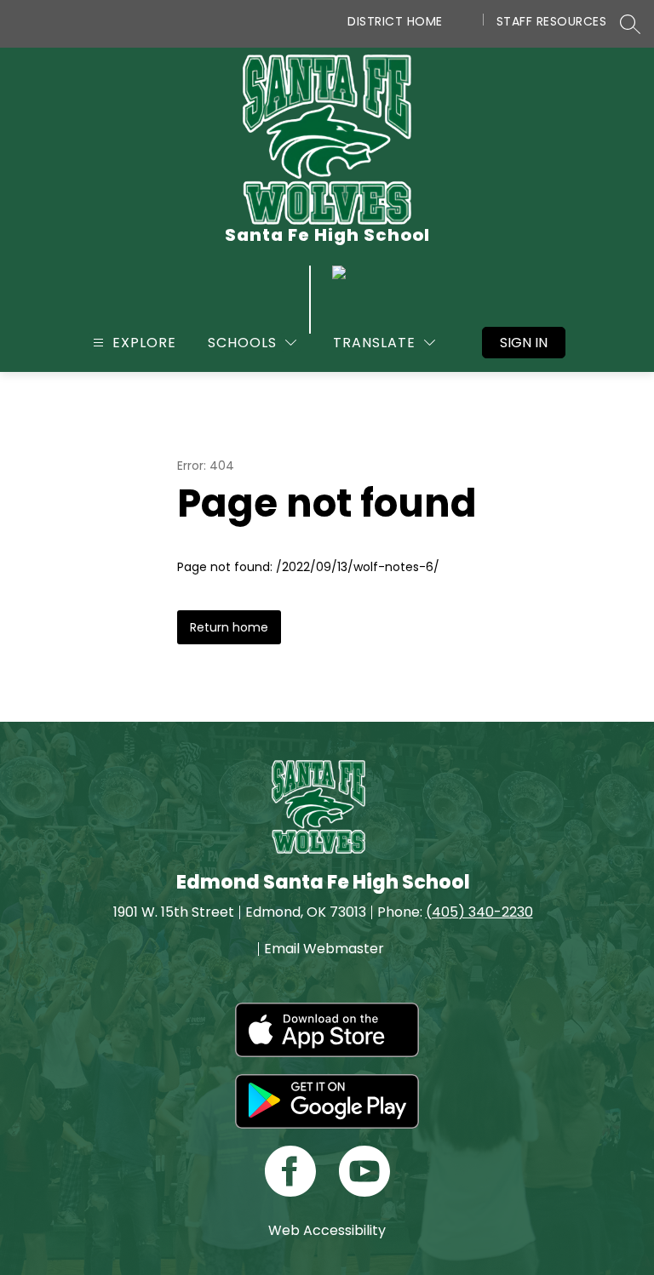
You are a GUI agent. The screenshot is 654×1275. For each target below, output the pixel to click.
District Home (395, 21)
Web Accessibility (327, 1230)
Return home (229, 627)
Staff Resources (551, 21)
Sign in (524, 342)
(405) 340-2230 (479, 912)
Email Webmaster (324, 949)
